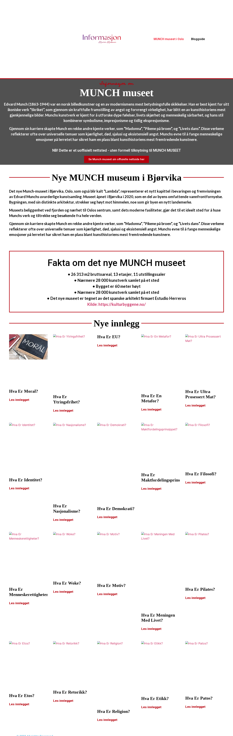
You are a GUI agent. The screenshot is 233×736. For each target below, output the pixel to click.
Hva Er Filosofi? (200, 473)
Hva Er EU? (108, 336)
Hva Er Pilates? (200, 589)
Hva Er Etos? (21, 695)
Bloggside (198, 39)
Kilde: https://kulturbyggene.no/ (116, 304)
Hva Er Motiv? (111, 585)
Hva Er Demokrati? (116, 508)
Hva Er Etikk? (155, 698)
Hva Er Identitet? (25, 479)
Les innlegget (19, 400)
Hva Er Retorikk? (70, 692)
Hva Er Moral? (23, 391)
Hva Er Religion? (113, 711)
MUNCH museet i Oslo (169, 39)
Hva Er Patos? (199, 698)
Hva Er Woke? (67, 583)
